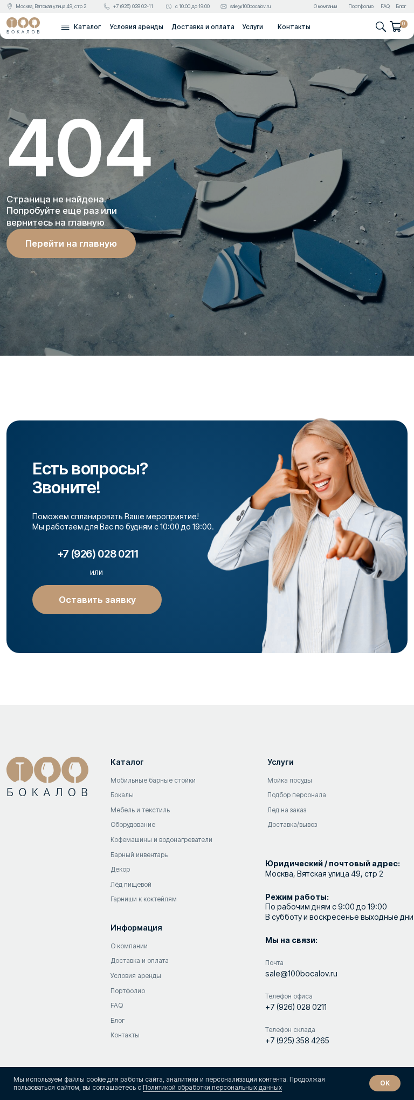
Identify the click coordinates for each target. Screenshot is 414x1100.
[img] (23, 25)
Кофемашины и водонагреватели (161, 840)
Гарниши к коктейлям (144, 899)
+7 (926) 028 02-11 (133, 6)
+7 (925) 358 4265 (297, 1040)
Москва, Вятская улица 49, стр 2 (51, 6)
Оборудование (133, 824)
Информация (136, 927)
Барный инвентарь (139, 855)
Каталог (127, 761)
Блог (401, 6)
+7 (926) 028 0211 (296, 1006)
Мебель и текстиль (140, 810)
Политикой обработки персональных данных (212, 1087)
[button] (65, 27)
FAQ (385, 6)
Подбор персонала (296, 795)
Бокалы (122, 795)
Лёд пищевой (131, 884)
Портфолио (361, 6)
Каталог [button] (87, 27)
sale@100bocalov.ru (250, 6)
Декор (120, 869)
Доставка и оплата (202, 27)
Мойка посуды (289, 780)
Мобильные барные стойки (153, 780)
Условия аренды (136, 27)
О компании (325, 6)
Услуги (253, 27)
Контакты (294, 27)
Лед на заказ (286, 810)
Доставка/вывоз (292, 824)
